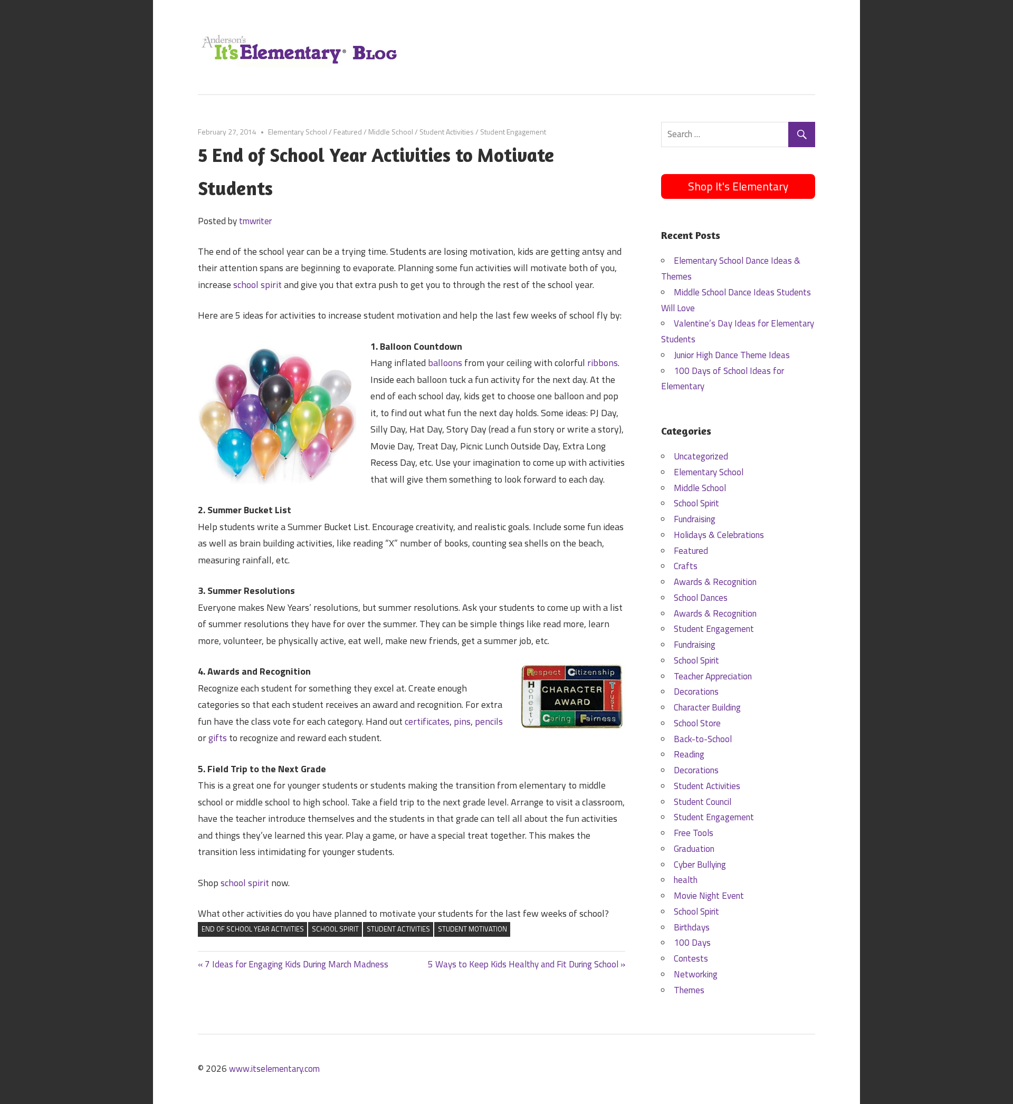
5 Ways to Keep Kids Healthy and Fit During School (523, 964)
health (685, 880)
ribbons (602, 363)
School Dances (701, 597)
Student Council (702, 802)
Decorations (696, 691)
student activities (398, 929)
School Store (697, 723)
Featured (347, 131)
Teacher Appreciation (713, 676)
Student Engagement (513, 131)
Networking (696, 974)
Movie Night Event (709, 896)
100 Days (692, 942)
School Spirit (335, 929)
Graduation (694, 849)
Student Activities (446, 131)
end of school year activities (253, 929)
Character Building (707, 707)
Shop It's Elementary (738, 186)
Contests (691, 958)
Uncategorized (701, 456)
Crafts (685, 566)
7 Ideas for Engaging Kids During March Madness (296, 964)
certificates (427, 721)
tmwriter (255, 221)
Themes (689, 990)
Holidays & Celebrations (719, 535)
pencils (489, 721)
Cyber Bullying (700, 864)
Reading (689, 754)
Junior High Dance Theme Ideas (732, 355)
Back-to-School (703, 739)
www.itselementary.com (274, 1069)
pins (462, 721)
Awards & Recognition (715, 582)
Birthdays (692, 927)
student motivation (472, 929)
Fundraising (694, 519)
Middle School (390, 131)
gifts (217, 738)
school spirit (257, 284)
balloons (445, 363)
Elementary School (297, 131)
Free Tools (693, 833)
